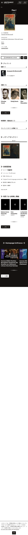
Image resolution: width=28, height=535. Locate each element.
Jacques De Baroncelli (7, 34)
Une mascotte (14, 212)
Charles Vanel (3, 102)
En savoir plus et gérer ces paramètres (10, 529)
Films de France (19, 39)
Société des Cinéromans (7, 39)
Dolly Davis (14, 101)
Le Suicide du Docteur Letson (24, 213)
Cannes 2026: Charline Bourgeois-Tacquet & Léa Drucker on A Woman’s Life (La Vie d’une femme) (9, 263)
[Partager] (22, 57)
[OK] (14, 532)
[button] (17, 145)
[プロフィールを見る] (25, 2)
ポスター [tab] (14, 140)
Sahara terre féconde (5, 212)
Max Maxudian (24, 102)
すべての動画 (5, 276)
